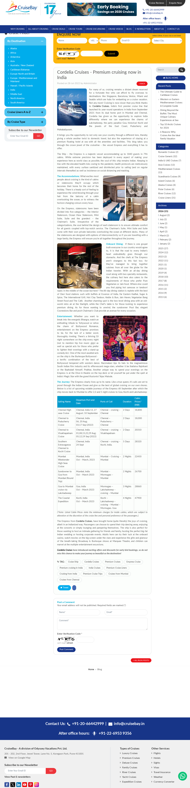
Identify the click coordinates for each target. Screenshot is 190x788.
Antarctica (15, 57)
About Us (159, 29)
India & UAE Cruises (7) (169, 161)
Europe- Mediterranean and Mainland (23, 80)
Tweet (65, 588)
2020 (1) (162, 269)
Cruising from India (68, 574)
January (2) (165, 244)
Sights (157, 763)
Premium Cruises (112, 562)
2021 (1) (162, 265)
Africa (13, 53)
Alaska (13, 48)
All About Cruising (38, 29)
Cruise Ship (73, 562)
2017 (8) (162, 281)
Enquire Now (175, 3)
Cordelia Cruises (100, 106)
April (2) (163, 232)
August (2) (165, 215)
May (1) (163, 227)
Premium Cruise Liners (116, 568)
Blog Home (172, 78)
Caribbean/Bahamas (20, 70)
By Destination (14, 43)
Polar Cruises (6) (166, 189)
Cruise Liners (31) (166, 198)
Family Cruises (129, 767)
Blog (129, 29)
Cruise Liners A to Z (17, 114)
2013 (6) (162, 297)
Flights (157, 753)
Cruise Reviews (156, 3)
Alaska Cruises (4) (167, 185)
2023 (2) (162, 257)
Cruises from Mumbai (118, 574)
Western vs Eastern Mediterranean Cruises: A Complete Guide (171, 102)
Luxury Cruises (130, 753)
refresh (70, 643)
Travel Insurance (162, 772)
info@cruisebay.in (154, 13)
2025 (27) (163, 248)
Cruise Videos (116, 29)
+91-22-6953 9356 (153, 23)
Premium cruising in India (71, 568)
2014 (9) (162, 293)
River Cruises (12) (167, 193)
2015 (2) (162, 289)
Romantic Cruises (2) (168, 152)
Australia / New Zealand (22, 65)
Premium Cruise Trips (92, 574)
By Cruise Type (14, 123)
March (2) (164, 236)
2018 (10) (163, 277)
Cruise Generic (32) (167, 156)
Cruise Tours (75, 29)
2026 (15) (163, 211)
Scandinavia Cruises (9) (169, 177)
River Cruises (129, 772)
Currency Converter (164, 782)
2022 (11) (163, 261)
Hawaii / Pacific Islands (21, 86)
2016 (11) (163, 285)
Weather (158, 777)
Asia (12, 61)
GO (38, 136)
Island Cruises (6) (166, 181)
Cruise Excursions (95, 29)
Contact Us (173, 29)
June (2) (163, 223)
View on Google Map (19, 758)
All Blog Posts (141, 660)
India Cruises (94, 568)
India (12, 90)
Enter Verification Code (69, 634)
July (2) (163, 219)
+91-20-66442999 (154, 10)
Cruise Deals (58, 29)
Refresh (71, 59)
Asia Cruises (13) (166, 165)
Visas (156, 767)
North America (17, 98)
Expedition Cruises (132, 782)
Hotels (157, 758)
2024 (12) (163, 252)
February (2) (165, 240)
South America (17, 103)
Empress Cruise (133, 562)
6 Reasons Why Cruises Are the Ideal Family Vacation (170, 135)
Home (91, 669)
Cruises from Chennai (69, 580)
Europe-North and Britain (22, 74)
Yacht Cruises (129, 777)
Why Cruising (18, 29)
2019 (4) (162, 273)
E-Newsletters (143, 29)
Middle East (16, 94)
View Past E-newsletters (17, 777)
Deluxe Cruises (130, 763)
